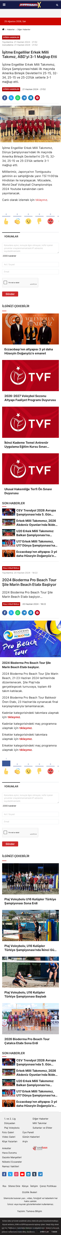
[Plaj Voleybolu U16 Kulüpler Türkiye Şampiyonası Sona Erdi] (30, 878)
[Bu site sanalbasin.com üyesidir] (40, 1147)
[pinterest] (37, 97)
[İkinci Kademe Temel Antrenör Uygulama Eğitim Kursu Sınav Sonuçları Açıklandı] (30, 422)
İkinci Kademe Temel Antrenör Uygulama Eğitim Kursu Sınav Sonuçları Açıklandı (26, 445)
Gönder (10, 294)
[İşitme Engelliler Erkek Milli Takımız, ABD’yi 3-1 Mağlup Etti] (30, 123)
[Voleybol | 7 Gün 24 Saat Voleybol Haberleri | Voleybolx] (30, 5)
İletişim (34, 1186)
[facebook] (4, 97)
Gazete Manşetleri (12, 1157)
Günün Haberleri (31, 1136)
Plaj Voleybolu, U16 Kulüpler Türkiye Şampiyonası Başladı (25, 994)
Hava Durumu (9, 1152)
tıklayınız (41, 200)
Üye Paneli (28, 1132)
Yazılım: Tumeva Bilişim (29, 1211)
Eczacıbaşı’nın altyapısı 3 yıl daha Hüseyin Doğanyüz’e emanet (28, 351)
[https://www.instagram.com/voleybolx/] (16, 1174)
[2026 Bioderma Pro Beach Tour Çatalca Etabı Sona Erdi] (30, 1018)
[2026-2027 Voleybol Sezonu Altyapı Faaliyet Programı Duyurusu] (30, 375)
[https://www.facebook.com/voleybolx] (4, 1174)
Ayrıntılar (44, 1232)
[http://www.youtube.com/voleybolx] (22, 1174)
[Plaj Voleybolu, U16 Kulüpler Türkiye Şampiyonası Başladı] (30, 972)
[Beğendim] (6, 216)
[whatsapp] (17, 97)
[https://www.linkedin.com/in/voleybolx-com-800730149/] (28, 1174)
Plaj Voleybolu (11, 1127)
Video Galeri (8, 1136)
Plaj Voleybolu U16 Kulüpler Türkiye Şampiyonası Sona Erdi (30, 901)
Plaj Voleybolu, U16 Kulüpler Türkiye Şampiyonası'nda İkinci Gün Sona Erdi (30, 948)
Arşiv (25, 1141)
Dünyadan (9, 1123)
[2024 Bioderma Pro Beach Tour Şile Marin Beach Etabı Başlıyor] (30, 638)
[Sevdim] (28, 216)
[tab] (11, 236)
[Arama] (57, 5)
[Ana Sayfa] (3, 29)
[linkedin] (30, 97)
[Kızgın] (50, 216)
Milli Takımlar (40, 1123)
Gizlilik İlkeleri (29, 1192)
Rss (4, 1186)
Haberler (11, 29)
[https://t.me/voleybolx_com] (40, 1174)
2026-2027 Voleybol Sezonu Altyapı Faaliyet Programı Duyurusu (30, 398)
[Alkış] (17, 216)
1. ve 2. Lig (10, 1118)
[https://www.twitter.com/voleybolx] (10, 1174)
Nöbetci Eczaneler (12, 1161)
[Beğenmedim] (39, 216)
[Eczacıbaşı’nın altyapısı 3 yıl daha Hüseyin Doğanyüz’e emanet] (30, 329)
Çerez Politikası (48, 1186)
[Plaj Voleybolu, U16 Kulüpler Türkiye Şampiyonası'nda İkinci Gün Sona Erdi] (30, 925)
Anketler (6, 1148)
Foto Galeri (8, 1132)
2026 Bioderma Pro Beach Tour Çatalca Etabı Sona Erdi (27, 1041)
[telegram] (24, 97)
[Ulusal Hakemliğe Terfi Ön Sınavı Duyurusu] (30, 468)
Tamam (54, 1232)
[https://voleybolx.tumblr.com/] (34, 1174)
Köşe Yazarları (9, 1141)
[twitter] (11, 97)
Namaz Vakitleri (10, 1166)
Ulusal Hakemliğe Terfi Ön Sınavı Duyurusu (28, 491)
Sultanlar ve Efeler (42, 1127)
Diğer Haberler (23, 29)
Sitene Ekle (14, 1186)
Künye (25, 1186)
